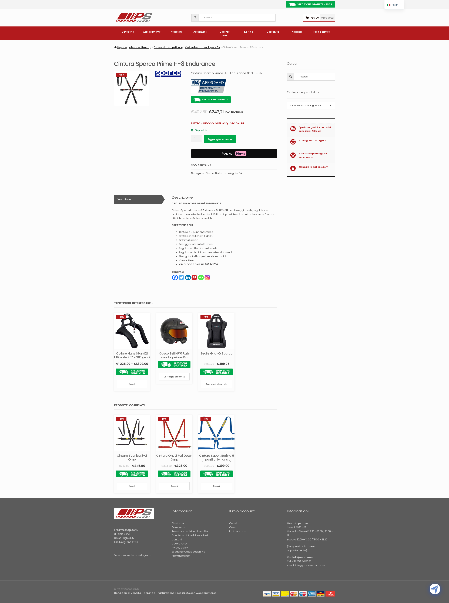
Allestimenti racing (140, 47)
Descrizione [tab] (123, 199)
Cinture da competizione (168, 47)
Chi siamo (178, 523)
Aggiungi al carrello (219, 139)
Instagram (144, 555)
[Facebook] (175, 277)
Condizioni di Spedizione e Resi (190, 535)
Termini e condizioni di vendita (190, 531)
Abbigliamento (152, 31)
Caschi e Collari (225, 33)
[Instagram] (207, 277)
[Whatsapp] (201, 277)
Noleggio (297, 31)
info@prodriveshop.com (310, 565)
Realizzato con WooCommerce (196, 593)
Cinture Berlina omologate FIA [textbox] (310, 105)
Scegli (132, 384)
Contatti (177, 539)
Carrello (234, 523)
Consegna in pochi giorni (312, 140)
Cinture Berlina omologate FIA (202, 47)
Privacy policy (180, 547)
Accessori (176, 31)
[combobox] (311, 105)
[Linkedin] (188, 277)
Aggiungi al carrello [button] (216, 384)
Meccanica (272, 31)
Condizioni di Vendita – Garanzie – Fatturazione (144, 593)
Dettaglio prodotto (174, 376)
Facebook (120, 555)
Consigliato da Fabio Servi (313, 167)
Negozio (122, 47)
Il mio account (237, 531)
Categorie (128, 31)
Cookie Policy (179, 543)
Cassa (233, 527)
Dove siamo (179, 527)
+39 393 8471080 (301, 561)
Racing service (321, 31)
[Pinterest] (194, 277)
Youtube (132, 555)
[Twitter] (181, 277)
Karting (248, 31)
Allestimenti (200, 31)
